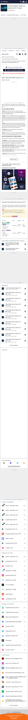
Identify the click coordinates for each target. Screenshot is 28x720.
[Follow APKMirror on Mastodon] (10, 463)
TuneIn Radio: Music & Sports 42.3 (13, 288)
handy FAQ (10, 206)
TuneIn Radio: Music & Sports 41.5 (13, 333)
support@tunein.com (14, 62)
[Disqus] (14, 404)
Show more (13, 159)
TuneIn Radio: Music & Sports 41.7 (13, 321)
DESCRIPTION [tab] (11, 50)
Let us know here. (17, 712)
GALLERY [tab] (17, 50)
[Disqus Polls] (14, 369)
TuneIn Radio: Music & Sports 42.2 (13, 292)
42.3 (15, 167)
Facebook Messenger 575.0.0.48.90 (13, 621)
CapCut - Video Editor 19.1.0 (12, 510)
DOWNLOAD (23, 50)
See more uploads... (14, 345)
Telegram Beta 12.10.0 (10, 631)
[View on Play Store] (20, 54)
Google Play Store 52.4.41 (11, 519)
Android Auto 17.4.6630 (11, 589)
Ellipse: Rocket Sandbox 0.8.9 (12, 617)
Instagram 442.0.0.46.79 (11, 575)
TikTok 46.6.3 (8, 640)
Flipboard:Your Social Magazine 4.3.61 (14, 658)
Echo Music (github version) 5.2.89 (13, 533)
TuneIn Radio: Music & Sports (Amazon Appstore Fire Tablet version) (12, 244)
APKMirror (5, 1)
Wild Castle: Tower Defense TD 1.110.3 (14, 686)
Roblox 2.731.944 (9, 538)
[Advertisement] (14, 33)
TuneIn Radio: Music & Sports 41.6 (13, 327)
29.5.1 (5, 222)
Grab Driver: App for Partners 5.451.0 (14, 691)
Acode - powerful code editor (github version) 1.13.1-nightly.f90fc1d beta (16, 677)
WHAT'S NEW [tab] (4, 50)
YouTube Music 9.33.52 (11, 599)
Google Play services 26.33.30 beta (13, 645)
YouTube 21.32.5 (9, 548)
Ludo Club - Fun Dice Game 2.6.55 (13, 682)
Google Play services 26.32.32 (12, 607)
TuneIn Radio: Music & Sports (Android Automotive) (12, 249)
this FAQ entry (18, 212)
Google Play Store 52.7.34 (11, 529)
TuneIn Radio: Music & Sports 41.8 (13, 316)
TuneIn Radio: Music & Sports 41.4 (13, 339)
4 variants (9, 294)
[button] (17, 54)
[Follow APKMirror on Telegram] (17, 463)
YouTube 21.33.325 (10, 649)
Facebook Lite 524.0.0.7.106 (12, 635)
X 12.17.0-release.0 (10, 584)
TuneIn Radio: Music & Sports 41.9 (13, 310)
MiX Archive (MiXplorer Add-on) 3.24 (14, 668)
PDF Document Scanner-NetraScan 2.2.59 (15, 672)
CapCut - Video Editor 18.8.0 (12, 505)
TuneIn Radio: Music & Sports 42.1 (13, 298)
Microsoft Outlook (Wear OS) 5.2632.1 (14, 696)
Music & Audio (5, 54)
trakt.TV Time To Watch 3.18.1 (12, 663)
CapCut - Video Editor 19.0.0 (12, 515)
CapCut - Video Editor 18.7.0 (12, 524)
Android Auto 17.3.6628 (11, 570)
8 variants (9, 335)
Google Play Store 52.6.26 (11, 543)
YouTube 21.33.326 (10, 626)
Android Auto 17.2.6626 (11, 580)
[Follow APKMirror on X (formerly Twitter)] (4, 463)
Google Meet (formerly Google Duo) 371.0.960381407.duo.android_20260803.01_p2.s (16, 701)
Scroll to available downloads (15, 70)
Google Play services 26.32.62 (12, 612)
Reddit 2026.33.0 (9, 594)
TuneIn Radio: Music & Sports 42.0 (13, 304)
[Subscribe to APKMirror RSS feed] (24, 463)
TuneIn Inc (12, 10)
